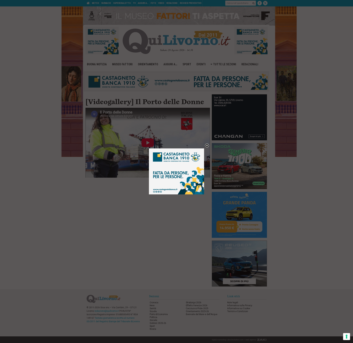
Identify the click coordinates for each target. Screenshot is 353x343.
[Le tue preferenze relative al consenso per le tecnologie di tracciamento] (346, 336)
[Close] (206, 145)
